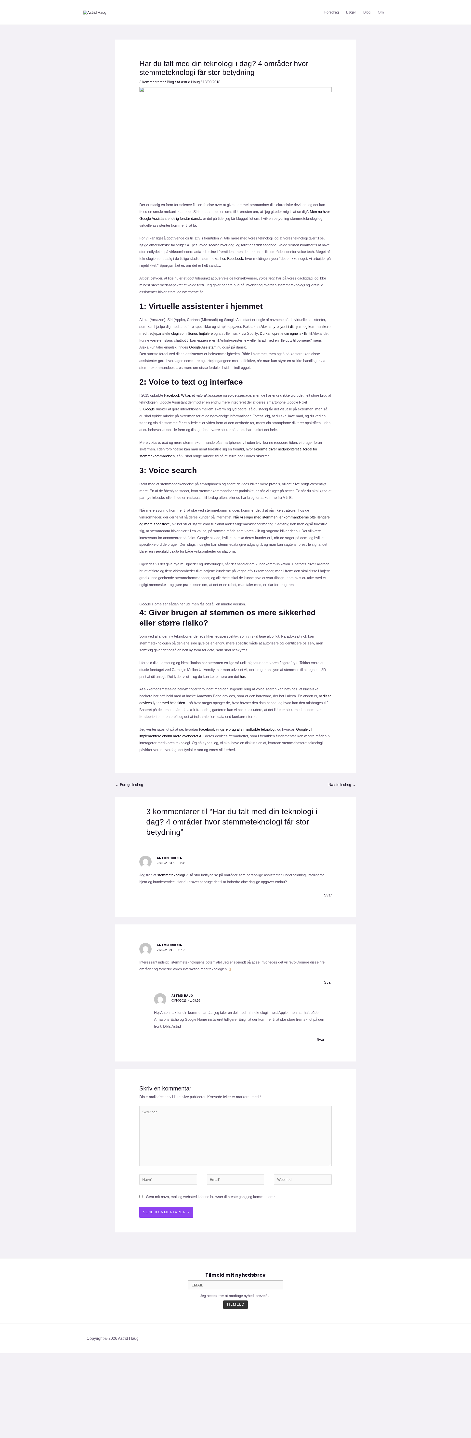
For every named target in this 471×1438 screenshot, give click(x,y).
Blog (366, 12)
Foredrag (331, 12)
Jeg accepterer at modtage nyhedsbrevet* (233, 1296)
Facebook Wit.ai (177, 395)
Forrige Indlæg (129, 784)
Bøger (351, 12)
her (242, 676)
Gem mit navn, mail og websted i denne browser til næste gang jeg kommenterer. (210, 1197)
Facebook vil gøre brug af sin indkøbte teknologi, (237, 729)
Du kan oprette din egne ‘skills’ (284, 333)
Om (381, 12)
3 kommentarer (151, 82)
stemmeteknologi (171, 875)
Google (149, 409)
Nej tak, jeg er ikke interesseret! (95, 1426)
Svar (328, 895)
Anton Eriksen (170, 858)
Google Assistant (202, 347)
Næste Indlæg (342, 784)
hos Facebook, (232, 258)
